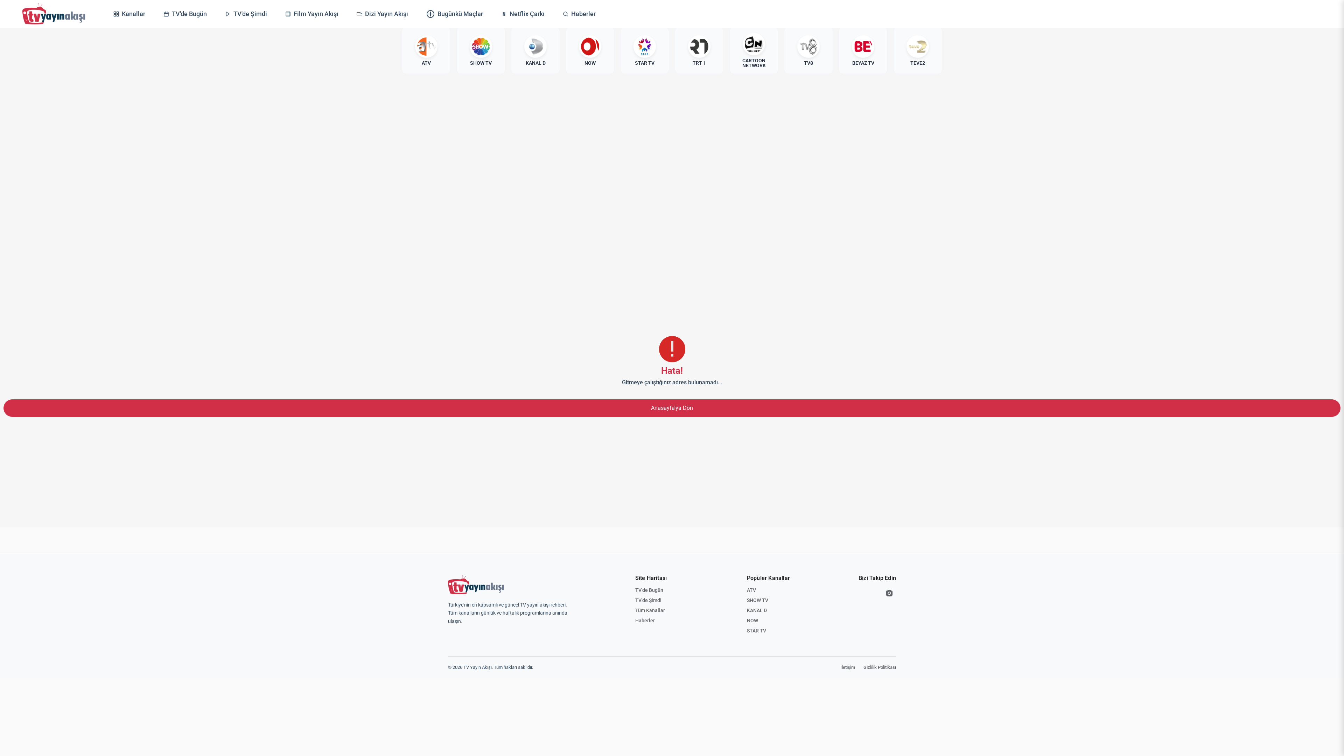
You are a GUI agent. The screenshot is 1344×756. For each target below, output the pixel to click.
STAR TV (756, 631)
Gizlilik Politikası (879, 667)
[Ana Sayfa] (53, 14)
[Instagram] (889, 593)
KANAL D (757, 610)
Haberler (645, 620)
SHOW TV (757, 600)
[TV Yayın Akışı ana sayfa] (476, 584)
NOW (752, 620)
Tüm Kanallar (650, 610)
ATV (751, 590)
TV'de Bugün (649, 590)
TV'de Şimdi (648, 600)
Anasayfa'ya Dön (672, 408)
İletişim (847, 667)
